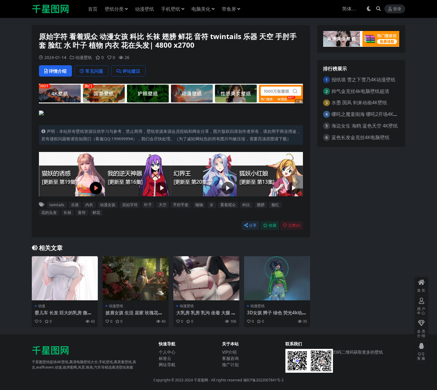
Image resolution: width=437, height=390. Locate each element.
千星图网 (200, 380)
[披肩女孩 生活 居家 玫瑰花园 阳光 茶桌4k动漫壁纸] (136, 278)
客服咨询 (230, 358)
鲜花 (96, 212)
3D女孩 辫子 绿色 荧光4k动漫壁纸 (276, 315)
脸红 (275, 204)
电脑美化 (200, 9)
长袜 (67, 212)
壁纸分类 (114, 9)
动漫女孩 (107, 204)
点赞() (294, 225)
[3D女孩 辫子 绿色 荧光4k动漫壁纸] (277, 278)
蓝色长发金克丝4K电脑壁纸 (360, 137)
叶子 (148, 204)
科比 (246, 204)
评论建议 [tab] (131, 71)
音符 (82, 212)
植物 (199, 204)
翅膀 (261, 204)
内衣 (89, 204)
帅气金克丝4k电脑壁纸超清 (360, 91)
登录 (397, 9)
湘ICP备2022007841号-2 (263, 380)
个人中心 (167, 352)
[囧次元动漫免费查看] (171, 93)
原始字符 (130, 204)
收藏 (272, 225)
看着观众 (228, 204)
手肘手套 (180, 204)
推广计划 (230, 364)
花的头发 (49, 212)
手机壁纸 (170, 9)
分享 (253, 225)
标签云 (165, 358)
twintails (56, 204)
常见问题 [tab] (94, 71)
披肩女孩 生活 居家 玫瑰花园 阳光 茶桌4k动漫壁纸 (134, 315)
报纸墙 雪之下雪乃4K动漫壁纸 (363, 79)
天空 (162, 204)
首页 (93, 9)
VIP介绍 (229, 352)
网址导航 (167, 364)
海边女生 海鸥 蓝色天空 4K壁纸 (364, 125)
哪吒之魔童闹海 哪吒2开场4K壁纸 (367, 114)
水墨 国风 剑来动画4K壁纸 (359, 102)
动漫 (41, 305)
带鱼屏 (229, 9)
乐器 (75, 204)
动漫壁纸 (144, 9)
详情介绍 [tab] (58, 71)
